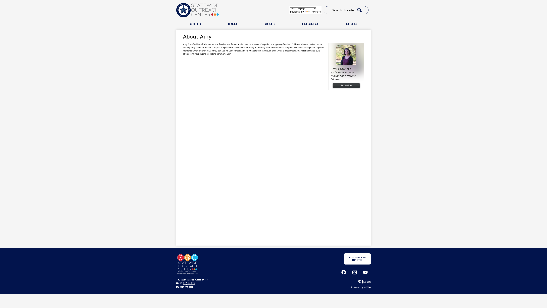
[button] (195, 24)
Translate (315, 11)
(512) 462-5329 (189, 283)
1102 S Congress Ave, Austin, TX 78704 (192, 279)
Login (364, 281)
